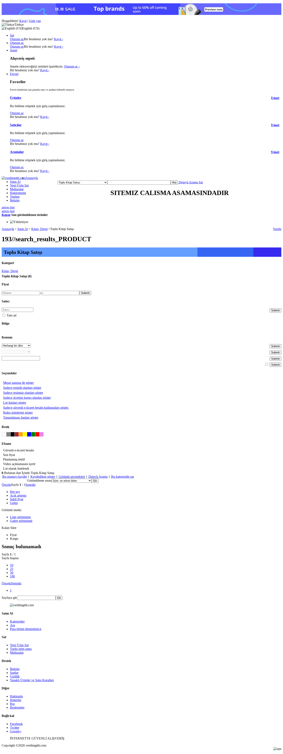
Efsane (6, 443)
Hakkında (16, 696)
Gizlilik (15, 676)
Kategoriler (17, 621)
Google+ (16, 731)
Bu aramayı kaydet (14, 476)
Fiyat (5, 284)
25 (11, 569)
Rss (12, 704)
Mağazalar (17, 189)
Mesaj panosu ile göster (18, 382)
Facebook (16, 724)
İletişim (14, 200)
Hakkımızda (18, 193)
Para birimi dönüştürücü (25, 629)
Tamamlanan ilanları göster (20, 417)
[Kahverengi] (17, 434)
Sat (200, 182)
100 (12, 576)
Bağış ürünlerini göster (18, 412)
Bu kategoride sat (122, 476)
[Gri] (8, 434)
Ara (12, 625)
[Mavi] (29, 434)
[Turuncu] (21, 434)
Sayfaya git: (9, 597)
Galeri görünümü (21, 520)
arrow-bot (8, 207)
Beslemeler (17, 707)
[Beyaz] (4, 434)
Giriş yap (35, 21)
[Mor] (42, 434)
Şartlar (14, 672)
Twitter (14, 727)
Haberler (15, 700)
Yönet (275, 98)
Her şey (15, 491)
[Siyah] (13, 434)
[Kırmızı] (37, 434)
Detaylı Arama (188, 182)
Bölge (6, 323)
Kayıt (23, 21)
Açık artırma (18, 495)
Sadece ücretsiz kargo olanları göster (27, 397)
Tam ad (11, 315)
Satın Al (15, 181)
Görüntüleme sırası (39, 480)
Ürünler (15, 97)
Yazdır (277, 229)
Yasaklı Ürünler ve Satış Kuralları (32, 680)
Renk (5, 427)
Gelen (14, 503)
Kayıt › (58, 39)
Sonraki (30, 484)
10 (11, 565)
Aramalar (17, 152)
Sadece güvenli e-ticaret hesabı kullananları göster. (36, 407)
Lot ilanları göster (14, 402)
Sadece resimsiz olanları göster (23, 392)
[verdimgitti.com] (13, 178)
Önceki (6, 484)
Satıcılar (16, 125)
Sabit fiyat (16, 499)
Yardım (14, 196)
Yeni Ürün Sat (19, 185)
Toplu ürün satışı (21, 649)
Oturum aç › (72, 66)
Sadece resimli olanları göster (22, 387)
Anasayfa (31, 178)
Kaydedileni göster (42, 476)
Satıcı (5, 301)
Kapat (6, 215)
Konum (7, 337)
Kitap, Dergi (39, 229)
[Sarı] (25, 434)
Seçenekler (9, 373)
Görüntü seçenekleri (72, 476)
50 (11, 572)
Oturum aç (17, 39)
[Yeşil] (33, 434)
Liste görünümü (20, 517)
